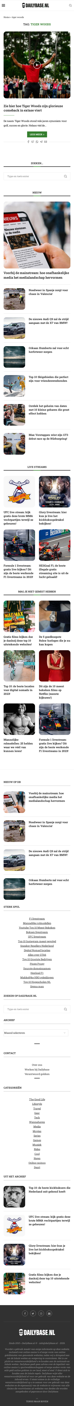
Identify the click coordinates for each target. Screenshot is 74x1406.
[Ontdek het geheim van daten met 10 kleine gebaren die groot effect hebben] (14, 415)
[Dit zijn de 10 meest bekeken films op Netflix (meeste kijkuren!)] (54, 666)
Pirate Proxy (37, 963)
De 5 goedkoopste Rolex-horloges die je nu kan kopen (54, 640)
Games (37, 1140)
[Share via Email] (45, 142)
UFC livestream (37, 936)
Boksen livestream (37, 932)
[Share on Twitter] (32, 142)
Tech (37, 1117)
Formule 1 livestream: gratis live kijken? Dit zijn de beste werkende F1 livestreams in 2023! (18, 571)
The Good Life (37, 1099)
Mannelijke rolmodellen (37, 923)
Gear (37, 1113)
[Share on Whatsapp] (37, 142)
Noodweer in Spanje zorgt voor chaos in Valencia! (48, 292)
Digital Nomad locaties (37, 950)
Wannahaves (37, 1122)
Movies (37, 1131)
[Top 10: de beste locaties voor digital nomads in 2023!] (19, 666)
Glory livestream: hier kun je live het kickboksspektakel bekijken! (53, 517)
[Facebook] (25, 1313)
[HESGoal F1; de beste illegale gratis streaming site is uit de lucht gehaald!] (54, 545)
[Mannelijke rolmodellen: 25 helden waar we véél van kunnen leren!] (19, 719)
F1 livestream (37, 918)
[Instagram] (41, 1313)
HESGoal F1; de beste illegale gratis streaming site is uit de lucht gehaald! (53, 571)
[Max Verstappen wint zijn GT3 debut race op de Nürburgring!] (14, 444)
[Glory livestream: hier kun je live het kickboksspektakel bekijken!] (54, 491)
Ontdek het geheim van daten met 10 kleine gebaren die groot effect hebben (49, 409)
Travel (37, 1108)
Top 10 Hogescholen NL (37, 982)
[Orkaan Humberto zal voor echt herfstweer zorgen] (14, 357)
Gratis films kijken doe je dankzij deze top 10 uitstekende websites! (18, 640)
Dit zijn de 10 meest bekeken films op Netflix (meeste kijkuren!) (51, 691)
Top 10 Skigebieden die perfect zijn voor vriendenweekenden (48, 378)
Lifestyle (37, 1104)
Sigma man (37, 986)
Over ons (37, 1065)
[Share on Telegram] (41, 142)
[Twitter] (33, 1313)
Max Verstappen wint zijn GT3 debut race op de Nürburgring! (48, 436)
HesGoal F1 (37, 973)
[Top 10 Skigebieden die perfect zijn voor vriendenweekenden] (14, 386)
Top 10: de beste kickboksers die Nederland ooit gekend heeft (49, 1189)
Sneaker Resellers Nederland (37, 945)
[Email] (49, 1313)
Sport (37, 1167)
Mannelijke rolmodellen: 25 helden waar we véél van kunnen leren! (18, 745)
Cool (37, 1154)
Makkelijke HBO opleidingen (37, 977)
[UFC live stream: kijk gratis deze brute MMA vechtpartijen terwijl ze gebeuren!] (19, 491)
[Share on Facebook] (28, 142)
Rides (37, 1149)
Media (37, 1126)
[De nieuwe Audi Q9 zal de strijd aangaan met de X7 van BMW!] (14, 328)
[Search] (70, 5)
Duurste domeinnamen (37, 968)
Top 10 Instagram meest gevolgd (37, 941)
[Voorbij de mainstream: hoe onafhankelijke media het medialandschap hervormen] (37, 235)
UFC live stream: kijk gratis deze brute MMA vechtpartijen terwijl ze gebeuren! (18, 517)
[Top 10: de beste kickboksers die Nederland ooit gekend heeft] (14, 1196)
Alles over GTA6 (37, 954)
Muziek (37, 1144)
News (37, 1158)
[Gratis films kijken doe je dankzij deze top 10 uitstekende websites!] (19, 616)
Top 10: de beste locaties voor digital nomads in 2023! (19, 690)
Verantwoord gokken (37, 1074)
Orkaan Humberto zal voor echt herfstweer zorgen (49, 350)
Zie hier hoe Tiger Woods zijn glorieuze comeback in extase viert (33, 108)
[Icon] (37, 65)
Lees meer (36, 134)
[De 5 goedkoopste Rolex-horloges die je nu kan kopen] (54, 616)
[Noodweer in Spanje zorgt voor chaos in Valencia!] (14, 299)
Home (7, 17)
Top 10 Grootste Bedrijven (37, 959)
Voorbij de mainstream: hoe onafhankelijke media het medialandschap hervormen (36, 275)
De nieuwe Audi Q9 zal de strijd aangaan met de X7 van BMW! (49, 321)
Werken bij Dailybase (37, 1069)
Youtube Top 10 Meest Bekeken (37, 927)
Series (37, 1135)
